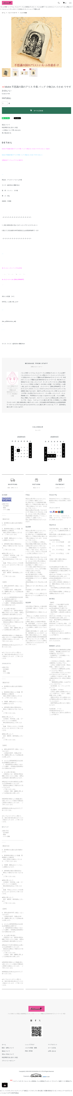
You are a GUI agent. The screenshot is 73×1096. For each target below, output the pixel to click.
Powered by (26, 1076)
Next (58, 42)
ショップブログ (29, 1044)
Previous (14, 42)
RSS (26, 1051)
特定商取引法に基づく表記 (10, 127)
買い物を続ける (6, 133)
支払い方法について (8, 1054)
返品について (6, 125)
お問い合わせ (52, 1051)
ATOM (31, 1051)
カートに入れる (38, 110)
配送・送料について (8, 1048)
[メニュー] (70, 3)
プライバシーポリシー (8, 1061)
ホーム (3, 12)
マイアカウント (52, 1044)
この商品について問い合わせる (11, 130)
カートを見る (52, 1048)
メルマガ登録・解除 (31, 1048)
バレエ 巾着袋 (23, 12)
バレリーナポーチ (12, 12)
